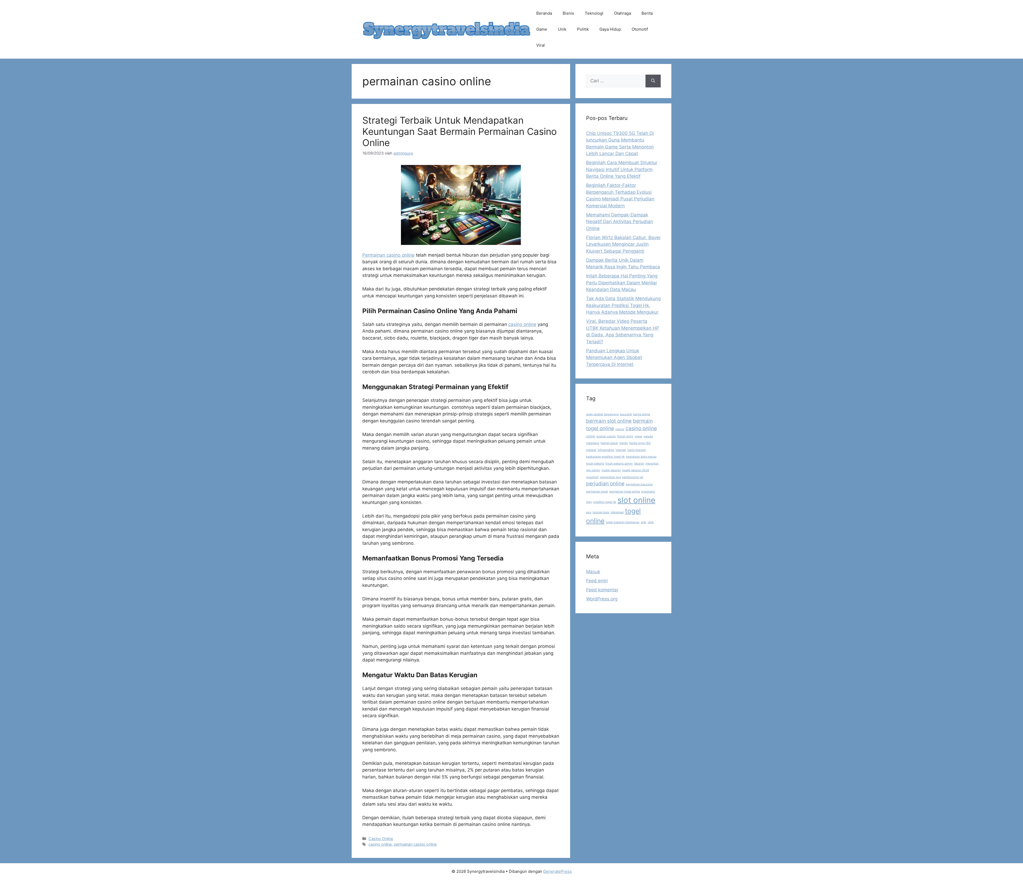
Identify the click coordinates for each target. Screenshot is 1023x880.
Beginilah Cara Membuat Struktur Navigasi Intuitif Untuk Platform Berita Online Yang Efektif (621, 169)
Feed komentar (602, 589)
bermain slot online (609, 421)
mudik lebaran (611, 470)
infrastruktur (606, 450)
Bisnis (568, 13)
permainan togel (597, 491)
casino (619, 429)
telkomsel (617, 512)
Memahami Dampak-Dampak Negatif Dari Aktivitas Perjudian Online (619, 221)
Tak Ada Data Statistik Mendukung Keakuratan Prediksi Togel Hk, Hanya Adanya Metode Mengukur (623, 305)
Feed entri (597, 580)
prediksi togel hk (604, 502)
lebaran (639, 463)
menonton (652, 463)
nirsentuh (592, 477)
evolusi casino (606, 436)
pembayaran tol (632, 477)
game (638, 436)
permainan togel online (624, 491)
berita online (641, 414)
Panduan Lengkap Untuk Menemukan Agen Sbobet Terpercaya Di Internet (614, 357)
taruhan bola (600, 512)
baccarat (626, 414)
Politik (583, 29)
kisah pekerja (595, 463)
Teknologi (594, 13)
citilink (590, 436)
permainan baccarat (639, 484)
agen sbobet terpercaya (602, 414)
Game (541, 29)
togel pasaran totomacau (622, 522)
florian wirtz (625, 436)
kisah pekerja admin (619, 463)
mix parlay (593, 470)
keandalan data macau (641, 456)
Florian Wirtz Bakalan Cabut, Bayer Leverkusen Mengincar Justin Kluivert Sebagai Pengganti (623, 244)
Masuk (593, 571)
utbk (651, 522)
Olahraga (622, 13)
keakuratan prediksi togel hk (605, 456)
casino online (522, 324)
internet (621, 450)
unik (643, 522)
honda (623, 443)
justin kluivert (636, 450)
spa (588, 512)
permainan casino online (415, 844)
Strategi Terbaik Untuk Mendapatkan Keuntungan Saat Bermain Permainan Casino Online (459, 131)
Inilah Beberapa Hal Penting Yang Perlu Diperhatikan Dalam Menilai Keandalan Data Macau (621, 282)
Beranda (544, 13)
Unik (562, 29)
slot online (636, 500)
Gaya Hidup (610, 29)
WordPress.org (602, 599)
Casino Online (380, 838)
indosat (591, 450)
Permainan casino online (388, 255)
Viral (540, 45)
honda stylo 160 (640, 443)
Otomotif (640, 29)
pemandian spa (610, 477)
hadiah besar (609, 443)
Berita (647, 13)
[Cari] (653, 81)
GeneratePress (557, 871)
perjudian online (605, 484)
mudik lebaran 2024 (635, 470)
